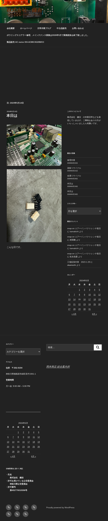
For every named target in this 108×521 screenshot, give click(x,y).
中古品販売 (62, 28)
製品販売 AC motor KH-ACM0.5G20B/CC (25, 42)
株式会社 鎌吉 (24, 10)
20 (69, 304)
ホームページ (26, 28)
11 (95, 294)
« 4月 (74, 314)
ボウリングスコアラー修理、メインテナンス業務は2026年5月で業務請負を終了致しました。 (48, 35)
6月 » (94, 314)
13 (69, 299)
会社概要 (11, 28)
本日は (12, 115)
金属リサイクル (74, 176)
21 (74, 304)
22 (79, 304)
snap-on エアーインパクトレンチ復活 (84, 228)
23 (84, 304)
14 (74, 299)
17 (89, 299)
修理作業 (71, 160)
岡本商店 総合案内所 (58, 366)
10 (89, 294)
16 (84, 299)
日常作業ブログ (44, 28)
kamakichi (74, 231)
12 (99, 294)
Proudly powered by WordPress (60, 507)
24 (89, 304)
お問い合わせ (78, 28)
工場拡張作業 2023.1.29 (78, 262)
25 (95, 304)
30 (84, 309)
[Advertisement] (54, 68)
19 (99, 299)
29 (79, 309)
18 (95, 299)
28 (74, 309)
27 (69, 309)
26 (99, 304)
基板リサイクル (74, 168)
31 (89, 309)
